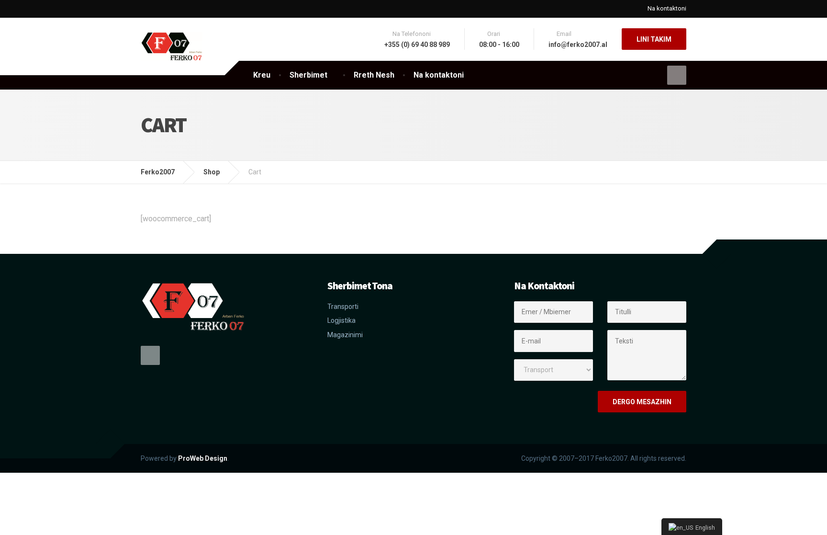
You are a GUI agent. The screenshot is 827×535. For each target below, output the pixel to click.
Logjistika (341, 320)
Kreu (261, 75)
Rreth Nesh (374, 75)
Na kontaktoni (667, 8)
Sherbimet (308, 75)
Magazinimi (345, 335)
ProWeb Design (202, 458)
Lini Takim (654, 39)
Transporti (342, 306)
